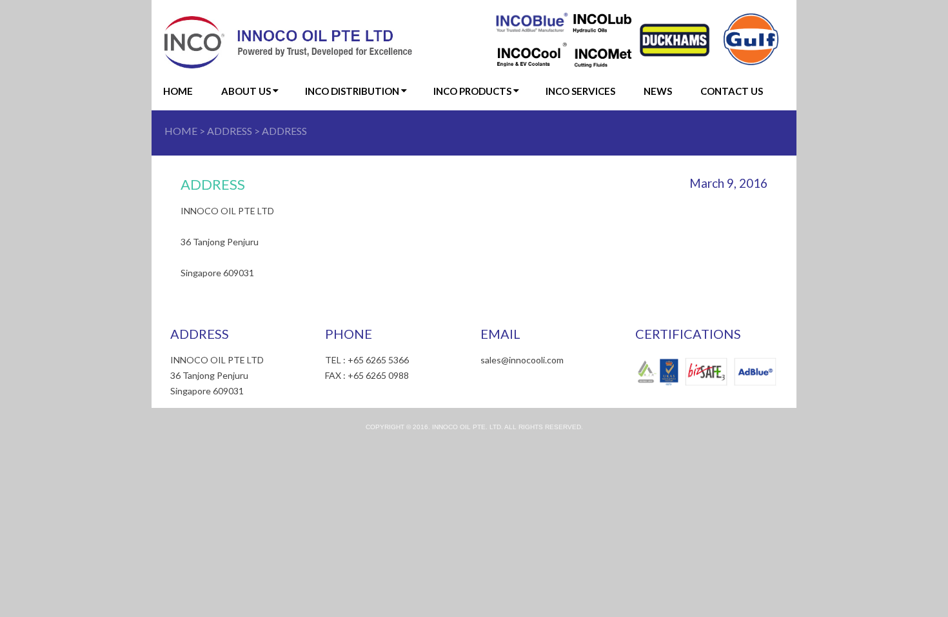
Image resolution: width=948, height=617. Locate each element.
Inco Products (472, 91)
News (658, 91)
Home (178, 91)
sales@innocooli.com (522, 359)
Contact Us (731, 91)
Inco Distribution (352, 91)
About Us (246, 91)
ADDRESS (229, 131)
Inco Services (580, 91)
